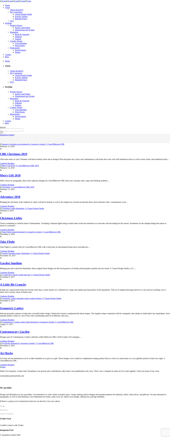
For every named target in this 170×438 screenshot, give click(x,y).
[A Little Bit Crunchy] (25, 275)
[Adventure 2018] (17, 187)
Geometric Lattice (12, 308)
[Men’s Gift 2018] (19, 166)
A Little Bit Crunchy (13, 284)
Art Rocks (6, 353)
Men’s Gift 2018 (10, 175)
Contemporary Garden (14, 331)
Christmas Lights (11, 218)
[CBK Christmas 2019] (32, 144)
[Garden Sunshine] (25, 253)
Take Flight (7, 241)
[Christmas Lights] (22, 208)
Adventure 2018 (10, 196)
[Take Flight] (30, 232)
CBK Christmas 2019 (13, 154)
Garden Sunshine (11, 263)
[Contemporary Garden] (37, 322)
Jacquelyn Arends (7, 135)
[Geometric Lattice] (30, 298)
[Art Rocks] (27, 343)
